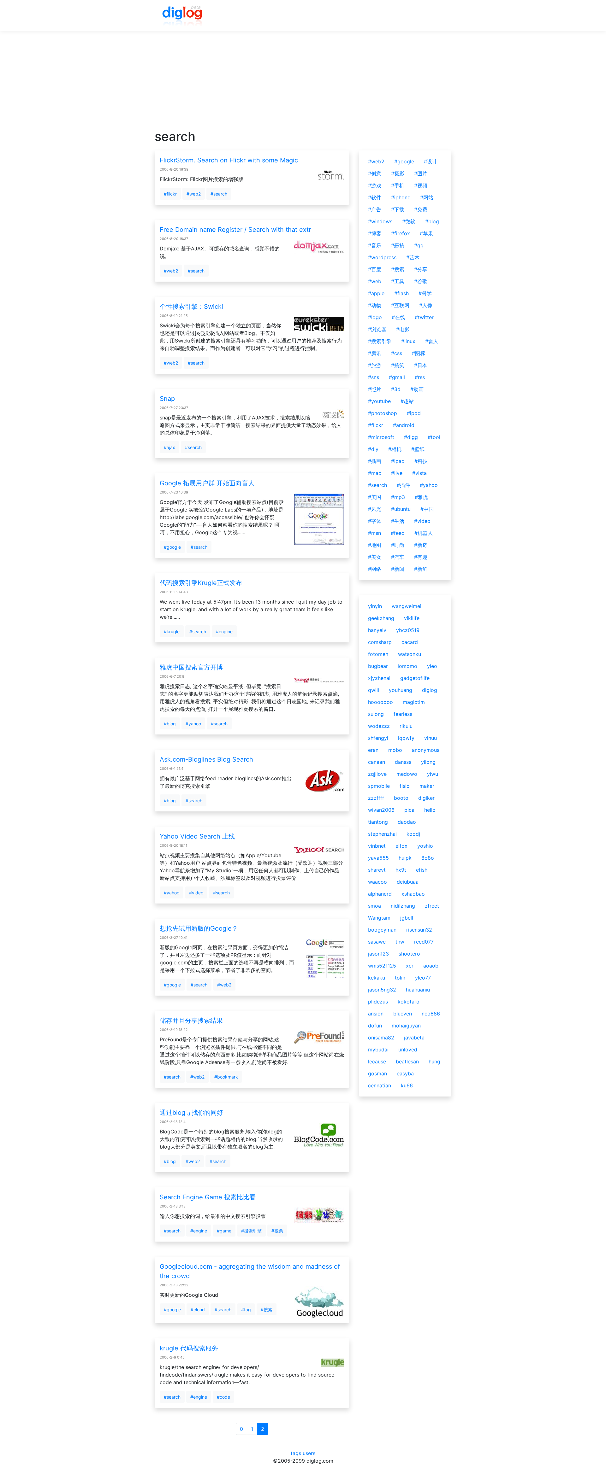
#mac (374, 473)
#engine (224, 631)
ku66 (407, 1085)
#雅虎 (421, 497)
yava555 (378, 858)
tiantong (378, 822)
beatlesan (407, 1061)
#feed (398, 533)
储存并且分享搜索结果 (191, 1020)
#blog (170, 723)
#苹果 (426, 233)
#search (219, 193)
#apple (376, 293)
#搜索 (266, 1309)
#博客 (374, 233)
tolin (400, 977)
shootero (409, 953)
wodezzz (379, 726)
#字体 (374, 521)
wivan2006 (381, 810)
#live (396, 473)
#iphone (400, 197)
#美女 (374, 557)
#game (224, 1230)
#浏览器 (377, 329)
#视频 (420, 185)
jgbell (406, 918)
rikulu (406, 726)
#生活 (397, 521)
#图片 (420, 173)
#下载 (397, 209)
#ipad (398, 461)
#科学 (425, 293)
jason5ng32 (382, 989)
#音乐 (374, 245)
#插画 (374, 461)
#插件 (403, 485)
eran (373, 750)
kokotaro (408, 1001)
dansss (403, 762)
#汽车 (397, 557)
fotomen (378, 654)
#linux (408, 341)
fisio (405, 786)
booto (401, 798)
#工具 (397, 281)
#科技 (421, 461)
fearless (403, 714)
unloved (407, 1049)
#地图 (374, 545)
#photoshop (382, 413)
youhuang (400, 690)
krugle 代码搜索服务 (189, 1348)
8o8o (427, 858)
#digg (411, 437)
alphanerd (380, 894)
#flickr (170, 193)
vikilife (411, 618)
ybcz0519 (407, 630)
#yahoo (193, 723)
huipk (405, 858)
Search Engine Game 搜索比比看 (208, 1197)
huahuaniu (418, 989)
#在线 (398, 317)
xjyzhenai (379, 678)
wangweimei (406, 606)
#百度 (374, 269)
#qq (419, 245)
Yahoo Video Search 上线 (197, 836)
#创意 (374, 173)
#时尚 (397, 545)
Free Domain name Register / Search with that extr (235, 229)
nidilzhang (403, 906)
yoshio (425, 846)
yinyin (375, 606)
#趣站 (407, 401)
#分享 (420, 269)
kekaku (376, 977)
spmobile (379, 786)
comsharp (380, 642)
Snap (167, 398)
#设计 (430, 161)
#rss (420, 377)
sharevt (377, 870)
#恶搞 (397, 245)
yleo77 (423, 977)
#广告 (374, 209)
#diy (373, 449)
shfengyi (378, 738)
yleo (432, 666)
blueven (402, 1013)
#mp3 (398, 497)
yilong (428, 762)
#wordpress (382, 257)
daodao (407, 822)
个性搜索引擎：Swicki (191, 306)
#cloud (198, 1309)
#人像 (425, 305)
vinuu (430, 738)
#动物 (374, 305)
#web (374, 281)
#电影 (402, 329)
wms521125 (382, 965)
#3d (396, 389)
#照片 (374, 389)
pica (409, 810)
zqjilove (377, 774)
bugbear (378, 666)
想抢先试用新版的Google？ (199, 928)
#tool (434, 437)
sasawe (377, 942)
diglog (429, 690)
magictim (414, 702)
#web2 (194, 193)
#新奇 (420, 545)
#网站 (426, 197)
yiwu (432, 774)
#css (396, 353)
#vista (419, 473)
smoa (374, 906)
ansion (375, 1013)
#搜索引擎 (251, 1230)
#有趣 (420, 557)
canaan (376, 762)
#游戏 (374, 185)
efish (421, 870)
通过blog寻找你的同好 (191, 1112)
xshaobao (413, 894)
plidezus (378, 1001)
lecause (377, 1061)
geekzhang (381, 618)
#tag (246, 1309)
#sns (373, 377)
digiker (426, 798)
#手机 (397, 185)
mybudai (378, 1049)
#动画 (417, 389)
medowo (406, 774)
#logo (375, 317)
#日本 (420, 365)
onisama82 (381, 1037)
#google (172, 547)
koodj (413, 834)
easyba (405, 1073)
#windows (380, 221)
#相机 (394, 449)
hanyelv (377, 630)
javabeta (414, 1037)
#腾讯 (374, 353)
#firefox (400, 233)
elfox (401, 846)
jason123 (378, 953)
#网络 (374, 569)
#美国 (374, 497)
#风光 (374, 509)
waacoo (377, 882)
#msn (374, 533)
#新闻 (397, 569)
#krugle (172, 631)
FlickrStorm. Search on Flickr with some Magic (229, 160)
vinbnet (377, 846)
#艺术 (412, 257)
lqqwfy (406, 738)
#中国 (427, 509)
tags (296, 1453)
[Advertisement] (303, 85)
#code (223, 1397)
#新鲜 (420, 569)
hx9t (400, 870)
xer (409, 965)
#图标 (418, 353)
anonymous (425, 750)
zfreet (432, 906)
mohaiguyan (406, 1025)
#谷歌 (420, 281)
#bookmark (226, 1076)
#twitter (424, 317)
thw (399, 942)
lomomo (407, 666)
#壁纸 (418, 449)
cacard (409, 642)
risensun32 (419, 930)
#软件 (374, 197)
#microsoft (381, 437)
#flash (401, 293)
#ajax (169, 447)
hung (434, 1061)
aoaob (430, 965)
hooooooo (380, 702)
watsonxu (409, 654)
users (309, 1453)
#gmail (397, 377)
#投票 (277, 1230)
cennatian (379, 1085)
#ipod (414, 413)
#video (196, 892)
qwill (373, 690)
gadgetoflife (415, 678)
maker (426, 786)
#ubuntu (401, 509)
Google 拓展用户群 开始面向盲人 (207, 483)
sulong (376, 714)
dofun (375, 1025)
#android (403, 425)
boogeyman (382, 930)
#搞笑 (397, 365)
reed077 (424, 942)
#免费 (420, 209)
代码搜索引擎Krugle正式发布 (201, 583)
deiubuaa (408, 882)
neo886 (431, 1013)
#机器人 (423, 533)
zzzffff (376, 798)
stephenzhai (382, 834)
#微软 (408, 221)
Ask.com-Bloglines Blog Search (206, 759)
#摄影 (397, 173)
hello (430, 810)
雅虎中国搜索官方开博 (191, 667)
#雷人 (431, 341)
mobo (395, 750)
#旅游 (374, 365)
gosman (377, 1073)
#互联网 (400, 305)
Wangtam (379, 918)
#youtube (379, 401)
